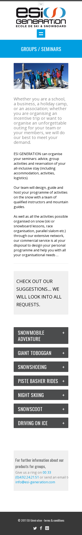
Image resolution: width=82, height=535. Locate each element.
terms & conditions (54, 520)
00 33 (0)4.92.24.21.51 (33, 475)
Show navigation (41, 33)
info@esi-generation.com (35, 482)
